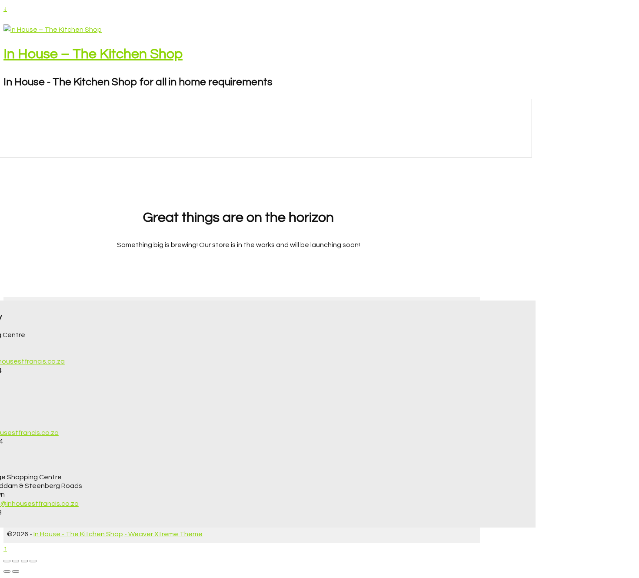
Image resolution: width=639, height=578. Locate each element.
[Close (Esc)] (33, 561)
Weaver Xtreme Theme (165, 534)
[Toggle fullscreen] (15, 561)
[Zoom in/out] (6, 561)
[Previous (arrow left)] (6, 571)
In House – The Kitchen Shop (93, 54)
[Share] (24, 561)
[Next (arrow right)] (15, 571)
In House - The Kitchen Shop (78, 534)
